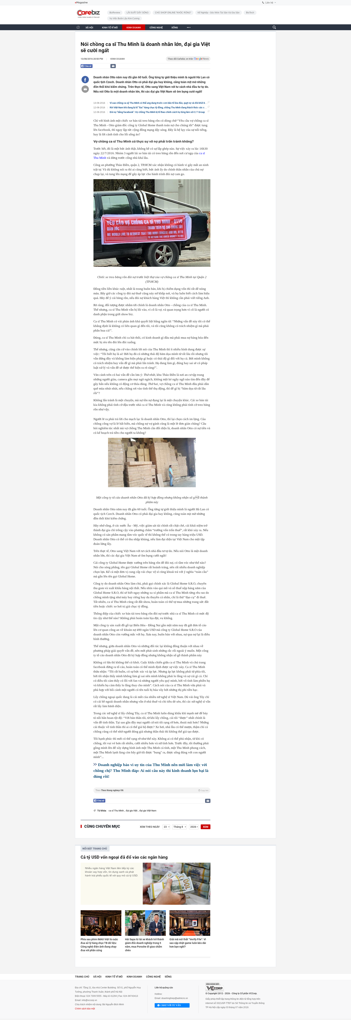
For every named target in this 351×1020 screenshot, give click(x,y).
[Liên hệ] (113, 66)
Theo (151, 790)
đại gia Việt (132, 810)
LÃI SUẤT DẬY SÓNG (137, 12)
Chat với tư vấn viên (171, 1006)
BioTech (250, 12)
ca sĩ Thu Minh (116, 810)
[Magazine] (81, 2)
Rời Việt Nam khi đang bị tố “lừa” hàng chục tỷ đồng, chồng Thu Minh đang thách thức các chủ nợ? (160, 107)
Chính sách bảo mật (85, 1008)
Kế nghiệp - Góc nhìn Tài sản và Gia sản (218, 12)
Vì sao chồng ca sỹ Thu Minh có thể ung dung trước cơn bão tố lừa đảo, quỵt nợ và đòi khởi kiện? (159, 103)
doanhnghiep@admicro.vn (174, 998)
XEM (205, 826)
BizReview (115, 12)
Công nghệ (153, 976)
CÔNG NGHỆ (156, 27)
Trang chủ (82, 976)
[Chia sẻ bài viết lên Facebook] (85, 79)
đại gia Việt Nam (147, 810)
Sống (168, 976)
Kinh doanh (117, 58)
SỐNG (174, 27)
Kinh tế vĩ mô (114, 976)
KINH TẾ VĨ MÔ (110, 27)
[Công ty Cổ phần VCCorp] (214, 986)
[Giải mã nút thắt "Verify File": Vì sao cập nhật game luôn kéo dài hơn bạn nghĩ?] (189, 923)
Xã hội (97, 976)
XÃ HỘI (89, 27)
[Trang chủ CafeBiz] (78, 27)
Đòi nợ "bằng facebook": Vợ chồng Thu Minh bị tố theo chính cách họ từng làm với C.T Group (157, 112)
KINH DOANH (134, 27)
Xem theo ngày (150, 826)
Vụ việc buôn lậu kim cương (124, 18)
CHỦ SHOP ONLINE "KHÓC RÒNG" (173, 12)
